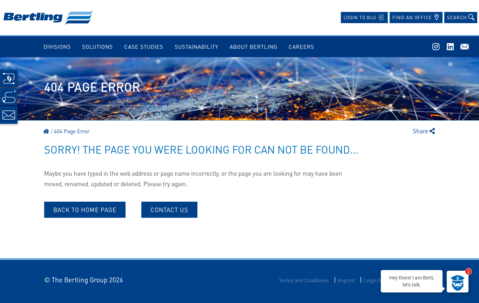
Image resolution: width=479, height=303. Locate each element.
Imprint (346, 280)
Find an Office (412, 17)
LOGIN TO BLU (361, 17)
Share (421, 131)
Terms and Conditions (304, 280)
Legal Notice (378, 280)
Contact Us (169, 210)
